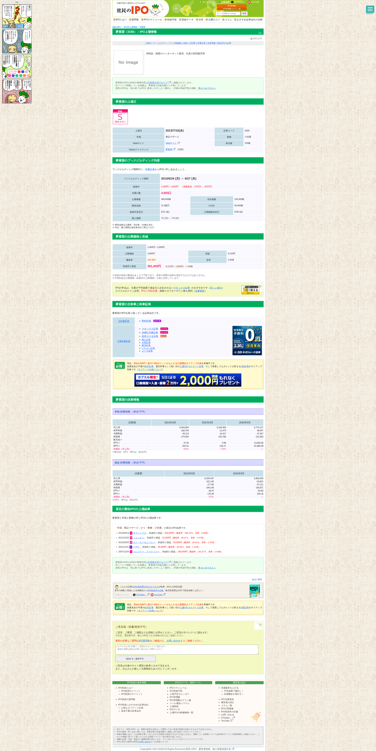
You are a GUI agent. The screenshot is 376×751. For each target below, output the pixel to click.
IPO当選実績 (227, 699)
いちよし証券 (148, 348)
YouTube (255, 2)
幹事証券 (150, 169)
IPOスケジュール (153, 19)
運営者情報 (204, 749)
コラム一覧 (226, 705)
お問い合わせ (173, 640)
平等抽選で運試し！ (234, 691)
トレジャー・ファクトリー (146, 551)
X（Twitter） (240, 2)
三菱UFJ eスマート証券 (191, 366)
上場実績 (174, 706)
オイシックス (139, 533)
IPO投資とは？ (125, 688)
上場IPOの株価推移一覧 (181, 712)
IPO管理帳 (232, 6)
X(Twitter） (141, 594)
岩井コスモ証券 (150, 336)
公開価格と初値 (180, 43)
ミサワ (136, 547)
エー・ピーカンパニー (144, 542)
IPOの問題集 (227, 708)
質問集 (135, 19)
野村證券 (146, 321)
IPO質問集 (144, 640)
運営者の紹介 (227, 702)
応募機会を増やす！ (234, 694)
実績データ (187, 19)
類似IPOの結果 (224, 43)
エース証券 (147, 351)
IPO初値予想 (176, 691)
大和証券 (146, 342)
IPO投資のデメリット (132, 694)
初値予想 (172, 19)
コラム (228, 19)
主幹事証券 (123, 321)
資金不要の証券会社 (131, 711)
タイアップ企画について (150, 369)
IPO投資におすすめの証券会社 (133, 704)
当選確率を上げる (230, 688)
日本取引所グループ (158, 82)
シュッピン (138, 538)
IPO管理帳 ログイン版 (232, 9)
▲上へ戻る (257, 579)
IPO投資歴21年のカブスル (146, 587)
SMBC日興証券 (150, 332)
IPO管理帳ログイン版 (180, 700)
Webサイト (171, 143)
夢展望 (169, 149)
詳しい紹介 (216, 288)
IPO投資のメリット (130, 691)
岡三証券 (146, 340)
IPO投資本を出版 (155, 590)
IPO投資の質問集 (126, 699)
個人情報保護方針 (221, 749)
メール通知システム (179, 703)
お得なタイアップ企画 (132, 708)
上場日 (148, 43)
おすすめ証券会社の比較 (250, 19)
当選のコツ (214, 19)
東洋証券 (146, 345)
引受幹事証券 (123, 341)
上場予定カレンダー (179, 694)
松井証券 (149, 366)
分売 (201, 19)
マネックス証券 (181, 288)
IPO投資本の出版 (229, 711)
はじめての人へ (209, 2)
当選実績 (225, 2)
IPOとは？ (121, 19)
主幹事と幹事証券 (197, 43)
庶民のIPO (191, 749)
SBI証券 (245, 366)
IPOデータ (175, 709)
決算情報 (211, 43)
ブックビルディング (162, 43)
